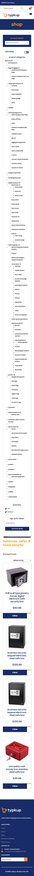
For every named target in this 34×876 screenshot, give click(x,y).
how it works (5, 842)
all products (9, 61)
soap (13, 234)
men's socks (15, 147)
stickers (10, 482)
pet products (12, 427)
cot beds (14, 86)
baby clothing (16, 119)
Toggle (26, 52)
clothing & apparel (14, 113)
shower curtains (20, 355)
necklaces (15, 390)
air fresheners (12, 63)
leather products (13, 412)
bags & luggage (13, 68)
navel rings (15, 385)
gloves (14, 138)
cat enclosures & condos (19, 433)
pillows (17, 289)
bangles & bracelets (18, 377)
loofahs (17, 346)
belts (13, 123)
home (3, 828)
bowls (14, 429)
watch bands (12, 497)
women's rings (16, 402)
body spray (15, 204)
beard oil (18, 191)
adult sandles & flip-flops (20, 115)
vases (17, 311)
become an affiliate (8, 839)
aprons (17, 325)
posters (10, 464)
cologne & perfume (14, 173)
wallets (10, 492)
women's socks (16, 163)
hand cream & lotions (18, 225)
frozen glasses (22, 342)
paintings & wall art (21, 285)
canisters (18, 330)
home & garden (13, 245)
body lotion (15, 200)
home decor (15, 264)
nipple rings (15, 394)
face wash (15, 212)
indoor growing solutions (20, 319)
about (3, 832)
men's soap (18, 236)
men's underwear (17, 151)
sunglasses (11, 487)
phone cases (12, 459)
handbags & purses (14, 178)
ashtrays (18, 266)
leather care (15, 415)
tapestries (18, 302)
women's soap (19, 240)
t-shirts (14, 155)
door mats (18, 275)
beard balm (18, 187)
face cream (15, 208)
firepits (14, 253)
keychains (11, 407)
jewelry (10, 375)
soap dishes (19, 366)
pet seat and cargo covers (20, 450)
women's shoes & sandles (20, 159)
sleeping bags (16, 98)
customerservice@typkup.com (15, 851)
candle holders (19, 270)
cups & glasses (19, 340)
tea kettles (18, 370)
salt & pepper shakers (22, 351)
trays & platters (20, 306)
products (11, 469)
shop (3, 835)
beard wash (19, 196)
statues (17, 298)
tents (13, 103)
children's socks (17, 134)
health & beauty (13, 183)
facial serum (15, 217)
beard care (15, 185)
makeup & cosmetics (18, 229)
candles (10, 108)
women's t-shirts (17, 168)
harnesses (15, 442)
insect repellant (17, 94)
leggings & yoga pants (19, 142)
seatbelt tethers (17, 454)
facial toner (15, 221)
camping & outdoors (14, 83)
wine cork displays (21, 315)
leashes (14, 446)
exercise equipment (18, 477)
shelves (17, 294)
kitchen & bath (16, 323)
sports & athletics (14, 474)
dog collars (15, 437)
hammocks (15, 90)
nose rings (15, 398)
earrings (14, 381)
